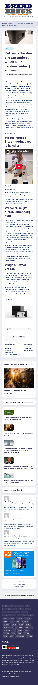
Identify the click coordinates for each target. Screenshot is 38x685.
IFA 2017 (21, 337)
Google (12, 612)
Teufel (19, 633)
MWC (12, 618)
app (16, 606)
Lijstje (31, 615)
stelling (26, 630)
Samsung (28, 624)
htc (18, 612)
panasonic (6, 624)
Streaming (6, 633)
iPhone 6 (20, 615)
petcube (8, 340)
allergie (8, 337)
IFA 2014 (24, 612)
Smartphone (19, 627)
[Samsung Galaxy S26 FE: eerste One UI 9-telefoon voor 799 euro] (9, 475)
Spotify (20, 630)
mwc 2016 (27, 618)
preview (14, 624)
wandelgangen (20, 636)
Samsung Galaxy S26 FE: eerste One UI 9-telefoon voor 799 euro (18, 481)
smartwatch (7, 630)
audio (27, 606)
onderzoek (25, 621)
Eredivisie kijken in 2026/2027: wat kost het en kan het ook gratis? (18, 418)
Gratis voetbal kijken (19, 584)
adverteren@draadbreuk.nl (10, 676)
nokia (17, 621)
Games (27, 609)
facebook (13, 609)
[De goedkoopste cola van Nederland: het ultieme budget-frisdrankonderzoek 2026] (9, 460)
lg (26, 615)
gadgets (21, 609)
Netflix (5, 621)
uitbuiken (26, 633)
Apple (21, 606)
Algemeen (9, 49)
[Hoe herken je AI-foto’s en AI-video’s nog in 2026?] (9, 427)
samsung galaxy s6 (8, 627)
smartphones (28, 627)
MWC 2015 (19, 618)
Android (10, 606)
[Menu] (5, 20)
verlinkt (5, 636)
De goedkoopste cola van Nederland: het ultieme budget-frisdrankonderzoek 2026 (18, 467)
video (14, 340)
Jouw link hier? (19, 582)
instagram (6, 615)
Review (21, 624)
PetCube (10, 247)
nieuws (11, 621)
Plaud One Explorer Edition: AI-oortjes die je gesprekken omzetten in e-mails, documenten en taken (18, 450)
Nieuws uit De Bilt (19, 586)
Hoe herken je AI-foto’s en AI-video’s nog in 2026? (18, 434)
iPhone (13, 615)
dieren (14, 337)
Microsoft (6, 618)
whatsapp (29, 636)
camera (6, 609)
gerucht (6, 612)
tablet (13, 633)
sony (14, 630)
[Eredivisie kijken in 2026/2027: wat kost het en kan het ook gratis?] (9, 412)
